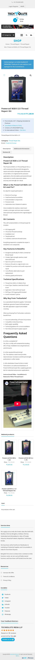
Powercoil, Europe (11, 143)
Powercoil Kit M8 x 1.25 (9, 459)
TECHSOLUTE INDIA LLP (11, 627)
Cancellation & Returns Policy (13, 125)
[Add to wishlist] (4, 75)
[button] (30, 75)
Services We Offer (8, 573)
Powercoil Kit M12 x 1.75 (26, 459)
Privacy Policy (7, 580)
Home (7, 44)
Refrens (17, 655)
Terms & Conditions (9, 576)
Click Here (23, 130)
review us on (7, 639)
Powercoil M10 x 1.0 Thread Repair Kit (9, 490)
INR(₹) (22, 6)
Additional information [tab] (21, 148)
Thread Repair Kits (14, 141)
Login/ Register (13, 6)
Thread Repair (14, 44)
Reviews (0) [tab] (6, 152)
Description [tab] (7, 148)
